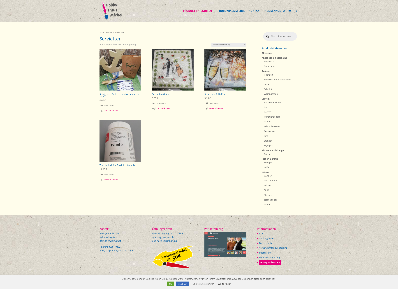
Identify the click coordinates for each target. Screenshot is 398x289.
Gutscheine (270, 66)
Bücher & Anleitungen (273, 150)
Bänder (268, 175)
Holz (266, 107)
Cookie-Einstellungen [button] (203, 283)
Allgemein (267, 52)
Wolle (267, 204)
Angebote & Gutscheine (274, 57)
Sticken (267, 185)
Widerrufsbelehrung (269, 257)
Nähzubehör (270, 180)
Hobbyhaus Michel (232, 11)
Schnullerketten (272, 126)
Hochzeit (268, 74)
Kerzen (267, 111)
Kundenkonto (275, 11)
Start (102, 32)
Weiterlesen (224, 283)
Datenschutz (265, 243)
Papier (267, 121)
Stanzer (268, 140)
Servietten (269, 131)
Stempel (268, 162)
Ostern (267, 84)
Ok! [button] (170, 283)
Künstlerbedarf (272, 116)
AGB (261, 233)
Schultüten (269, 89)
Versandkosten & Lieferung (273, 247)
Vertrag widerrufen (270, 262)
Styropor (268, 145)
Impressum (265, 252)
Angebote (269, 61)
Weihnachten (271, 93)
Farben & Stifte (270, 158)
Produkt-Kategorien (197, 11)
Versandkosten (111, 110)
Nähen (265, 172)
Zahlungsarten (266, 238)
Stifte (266, 167)
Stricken (268, 194)
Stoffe (267, 190)
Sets (266, 135)
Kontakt (255, 11)
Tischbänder (270, 199)
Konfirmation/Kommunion (277, 79)
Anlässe (266, 71)
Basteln (109, 32)
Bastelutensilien (272, 102)
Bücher (267, 154)
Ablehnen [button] (182, 283)
